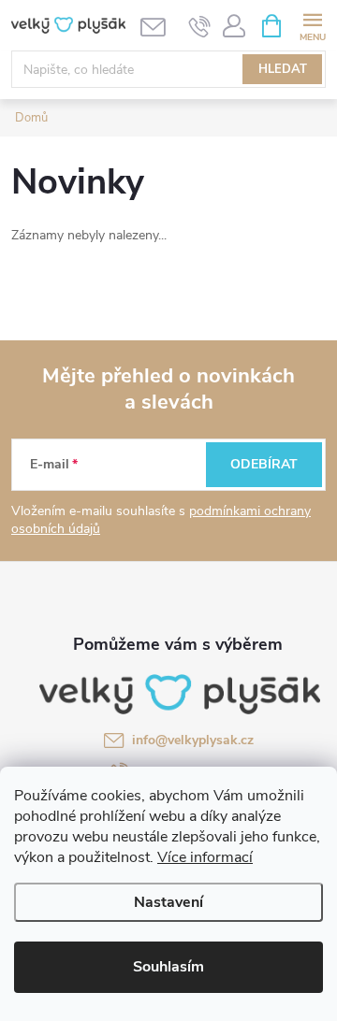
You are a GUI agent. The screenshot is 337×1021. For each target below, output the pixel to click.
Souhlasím (168, 966)
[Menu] (312, 25)
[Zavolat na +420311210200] (200, 26)
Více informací (205, 857)
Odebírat (264, 464)
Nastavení (168, 902)
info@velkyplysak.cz (193, 740)
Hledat (282, 69)
